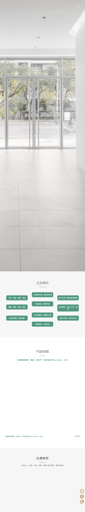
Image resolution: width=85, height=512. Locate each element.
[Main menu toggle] (78, 6)
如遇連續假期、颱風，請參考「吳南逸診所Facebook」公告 (42, 360)
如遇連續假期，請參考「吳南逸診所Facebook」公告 (24, 436)
